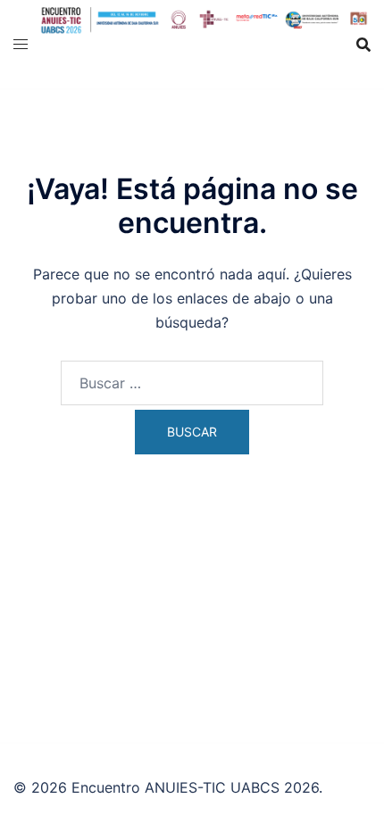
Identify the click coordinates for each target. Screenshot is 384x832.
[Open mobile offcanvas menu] (20, 44)
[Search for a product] (363, 44)
